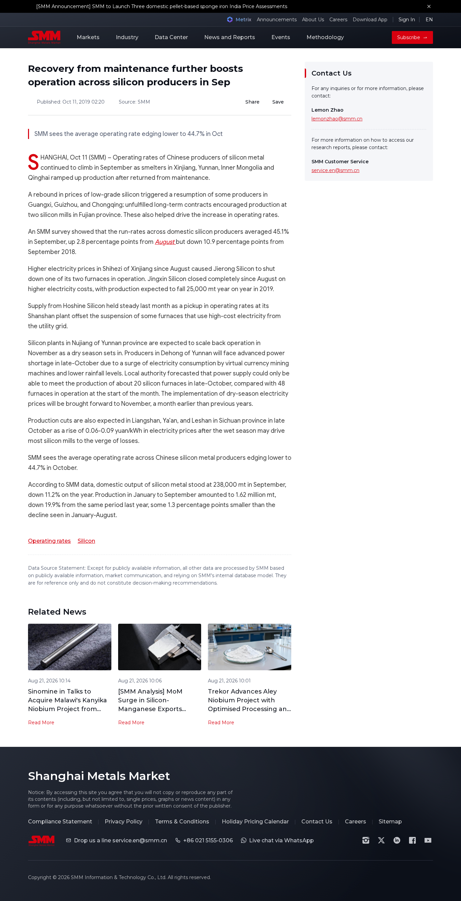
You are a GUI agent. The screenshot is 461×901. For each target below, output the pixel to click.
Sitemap (390, 821)
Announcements (277, 20)
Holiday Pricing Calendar (255, 821)
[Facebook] (412, 840)
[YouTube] (428, 840)
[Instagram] (366, 840)
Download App (370, 20)
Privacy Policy (123, 821)
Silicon (86, 541)
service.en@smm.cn (335, 170)
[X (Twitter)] (381, 840)
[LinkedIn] (397, 840)
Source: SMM (134, 102)
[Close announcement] (429, 6)
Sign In (407, 20)
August (165, 242)
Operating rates (49, 541)
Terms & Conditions (182, 821)
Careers (338, 20)
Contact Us (316, 821)
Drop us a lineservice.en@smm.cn (120, 840)
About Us (313, 20)
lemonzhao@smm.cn (336, 119)
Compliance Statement (60, 821)
